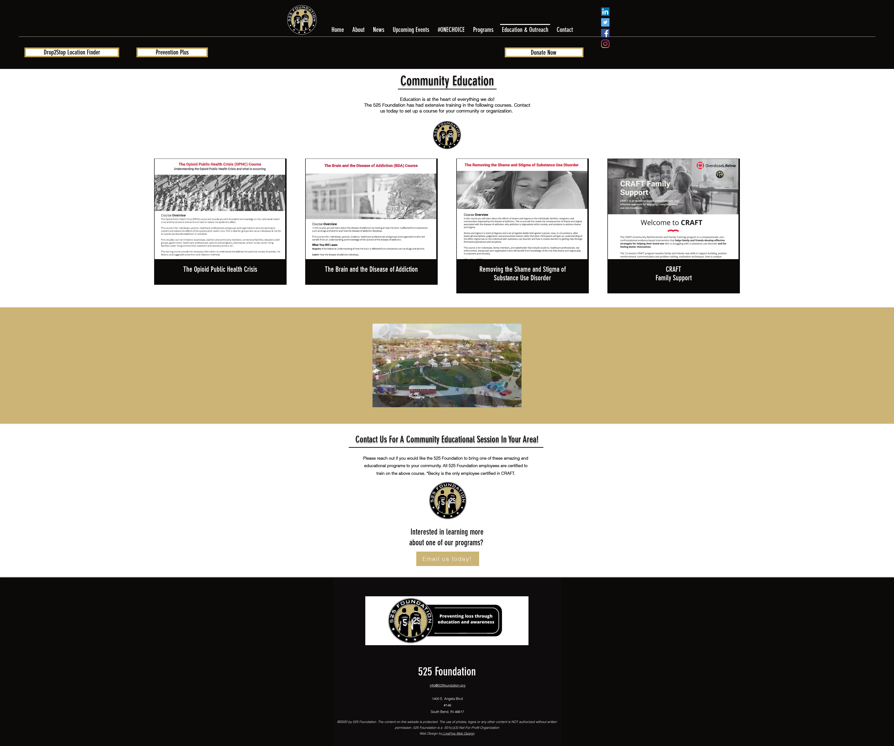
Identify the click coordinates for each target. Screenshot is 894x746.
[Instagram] (605, 44)
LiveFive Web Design (458, 733)
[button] (447, 402)
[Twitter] (605, 22)
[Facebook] (605, 33)
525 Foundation (447, 671)
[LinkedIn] (605, 11)
